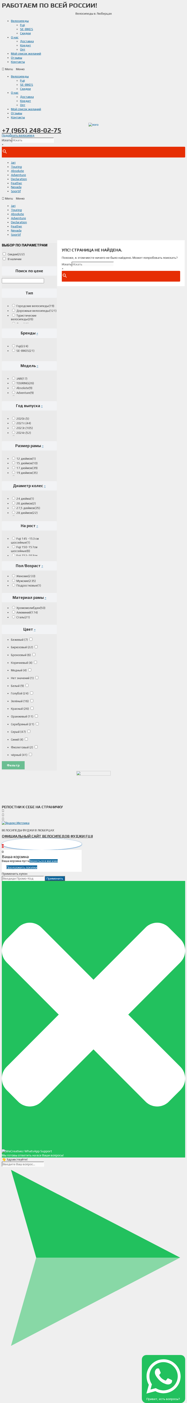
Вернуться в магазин (43, 861)
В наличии (14, 259)
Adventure (18, 175)
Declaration (19, 179)
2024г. (23, 433)
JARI (21, 378)
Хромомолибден (30, 608)
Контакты (18, 62)
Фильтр (13, 765)
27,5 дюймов (28, 508)
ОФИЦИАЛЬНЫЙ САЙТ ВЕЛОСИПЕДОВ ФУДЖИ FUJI (47, 836)
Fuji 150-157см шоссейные (24, 549)
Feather (16, 183)
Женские (25, 576)
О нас (14, 37)
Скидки (25, 33)
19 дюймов (27, 473)
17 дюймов (27, 468)
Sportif (16, 191)
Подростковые (28, 585)
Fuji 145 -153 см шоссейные (25, 540)
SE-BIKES (26, 29)
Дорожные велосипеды (36, 310)
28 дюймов (27, 513)
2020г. (22, 418)
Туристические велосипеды (23, 317)
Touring (16, 166)
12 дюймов (26, 458)
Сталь (23, 617)
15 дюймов (27, 463)
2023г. (24, 428)
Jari (13, 162)
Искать (7, 140)
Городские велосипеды (35, 306)
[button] (93, 69)
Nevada (16, 187)
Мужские (26, 581)
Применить (55, 878)
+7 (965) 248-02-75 (31, 130)
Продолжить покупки (21, 867)
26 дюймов (26, 503)
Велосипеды (20, 21)
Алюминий (27, 612)
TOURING (25, 383)
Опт (22, 49)
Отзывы (16, 57)
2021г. (23, 423)
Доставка (27, 41)
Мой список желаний (26, 53)
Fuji (22, 25)
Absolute (17, 171)
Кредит (25, 45)
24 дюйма (25, 498)
